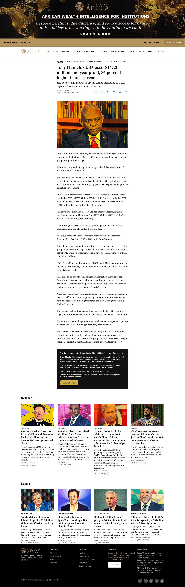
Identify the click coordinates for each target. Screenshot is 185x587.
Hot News (61, 61)
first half (76, 156)
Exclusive (132, 51)
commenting (118, 263)
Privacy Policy (55, 556)
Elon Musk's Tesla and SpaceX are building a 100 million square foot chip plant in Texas (72, 521)
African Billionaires (95, 61)
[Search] (155, 51)
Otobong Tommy (64, 540)
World (141, 51)
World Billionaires (65, 514)
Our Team (53, 563)
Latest (55, 51)
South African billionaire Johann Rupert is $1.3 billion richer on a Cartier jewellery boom (37, 521)
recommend (120, 310)
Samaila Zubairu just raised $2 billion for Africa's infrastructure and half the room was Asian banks (73, 436)
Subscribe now (174, 42)
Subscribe (115, 565)
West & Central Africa (85, 51)
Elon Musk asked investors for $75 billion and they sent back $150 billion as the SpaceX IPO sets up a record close (37, 437)
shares (83, 338)
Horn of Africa (84, 556)
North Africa (67, 51)
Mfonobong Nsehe (64, 90)
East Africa (102, 51)
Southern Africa (117, 51)
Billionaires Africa (113, 61)
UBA (67, 63)
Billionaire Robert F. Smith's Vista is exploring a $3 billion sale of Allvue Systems (147, 520)
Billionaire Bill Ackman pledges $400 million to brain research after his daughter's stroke (110, 521)
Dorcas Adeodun (28, 463)
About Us (53, 553)
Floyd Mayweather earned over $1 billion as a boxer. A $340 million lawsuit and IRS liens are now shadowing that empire (147, 437)
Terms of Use (55, 559)
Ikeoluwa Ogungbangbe (140, 537)
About (150, 51)
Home (47, 51)
